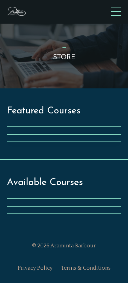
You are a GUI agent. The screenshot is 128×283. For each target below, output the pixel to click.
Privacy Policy (35, 268)
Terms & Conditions (86, 268)
